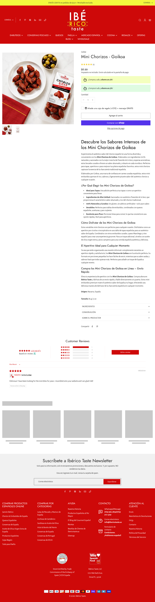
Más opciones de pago (115, 128)
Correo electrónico (45, 482)
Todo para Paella (8, 544)
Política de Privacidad (137, 533)
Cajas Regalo (7, 540)
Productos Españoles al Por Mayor (78, 514)
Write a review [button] (125, 352)
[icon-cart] (149, 20)
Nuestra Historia (74, 509)
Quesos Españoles (9, 520)
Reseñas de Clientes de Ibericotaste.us (76, 530)
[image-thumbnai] (7, 130)
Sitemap (71, 536)
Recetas (71, 524)
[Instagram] (30, 19)
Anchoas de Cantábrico (46, 519)
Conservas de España (10, 525)
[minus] (83, 99)
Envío (101, 72)
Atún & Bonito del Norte (47, 527)
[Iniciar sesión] (144, 20)
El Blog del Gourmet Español (79, 520)
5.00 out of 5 (36, 351)
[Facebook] (20, 19)
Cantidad (84, 95)
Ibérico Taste (81, 596)
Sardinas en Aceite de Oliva (48, 523)
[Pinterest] (25, 19)
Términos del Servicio (137, 537)
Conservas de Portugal (46, 536)
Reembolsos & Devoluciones (140, 516)
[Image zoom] (38, 88)
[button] (115, 116)
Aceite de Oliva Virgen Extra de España (14, 530)
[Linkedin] (35, 19)
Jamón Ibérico (7, 512)
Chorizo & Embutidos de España (15, 516)
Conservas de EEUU (45, 540)
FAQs (131, 520)
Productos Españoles (10, 536)
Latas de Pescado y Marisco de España (49, 513)
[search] (139, 20)
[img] (15, 371)
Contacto (132, 525)
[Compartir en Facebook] (92, 326)
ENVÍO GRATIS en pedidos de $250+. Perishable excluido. (70, 3)
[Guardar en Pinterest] (97, 326)
